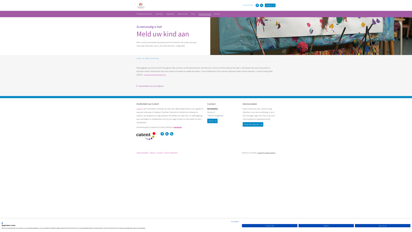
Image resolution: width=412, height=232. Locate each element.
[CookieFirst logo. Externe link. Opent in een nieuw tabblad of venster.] (2, 223)
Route (211, 121)
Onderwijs (159, 14)
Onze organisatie (142, 152)
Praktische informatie (144, 14)
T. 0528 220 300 (247, 5)
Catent (139, 109)
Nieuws (217, 14)
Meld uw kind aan (205, 14)
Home (138, 58)
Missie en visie (183, 14)
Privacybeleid (235, 221)
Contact (269, 5)
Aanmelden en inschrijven (151, 86)
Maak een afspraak (252, 124)
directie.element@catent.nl (155, 74)
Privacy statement (171, 152)
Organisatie (170, 14)
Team (193, 14)
